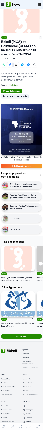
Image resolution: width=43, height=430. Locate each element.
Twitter (28, 414)
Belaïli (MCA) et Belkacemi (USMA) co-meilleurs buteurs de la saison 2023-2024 (16, 279)
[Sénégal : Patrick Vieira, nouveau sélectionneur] (5, 207)
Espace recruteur (7, 422)
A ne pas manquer (13, 241)
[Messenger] (28, 64)
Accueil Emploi (6, 406)
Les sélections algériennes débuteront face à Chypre (18, 324)
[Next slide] (41, 264)
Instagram (30, 410)
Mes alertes (5, 391)
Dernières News (6, 395)
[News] (8, 4)
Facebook (30, 406)
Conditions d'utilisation (30, 368)
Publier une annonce (30, 395)
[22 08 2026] (5, 218)
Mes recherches (28, 383)
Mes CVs (4, 418)
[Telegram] (22, 64)
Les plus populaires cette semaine (13, 174)
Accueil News (6, 379)
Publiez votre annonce (22, 166)
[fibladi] (3, 351)
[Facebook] (10, 64)
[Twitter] (16, 64)
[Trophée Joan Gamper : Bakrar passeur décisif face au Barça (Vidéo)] (5, 196)
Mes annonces (28, 391)
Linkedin (29, 418)
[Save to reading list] (40, 37)
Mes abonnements (8, 387)
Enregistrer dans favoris (16, 96)
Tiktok (28, 422)
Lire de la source (13, 91)
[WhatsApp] (3, 64)
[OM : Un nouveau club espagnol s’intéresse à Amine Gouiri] (5, 185)
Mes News (4, 383)
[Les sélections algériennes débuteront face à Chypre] (18, 304)
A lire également (12, 287)
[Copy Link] (34, 64)
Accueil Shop (28, 379)
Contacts (25, 358)
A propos (25, 350)
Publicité (25, 354)
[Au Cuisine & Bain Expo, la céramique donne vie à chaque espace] (21, 129)
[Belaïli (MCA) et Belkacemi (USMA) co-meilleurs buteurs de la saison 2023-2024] (18, 258)
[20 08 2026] (5, 229)
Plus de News (21, 336)
